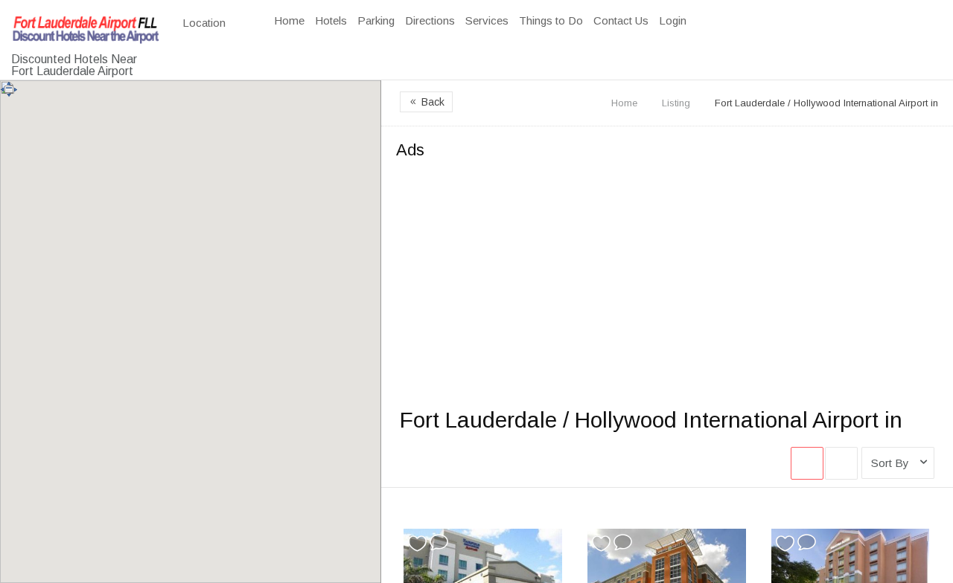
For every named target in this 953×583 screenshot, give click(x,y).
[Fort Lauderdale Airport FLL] (85, 32)
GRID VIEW (807, 463)
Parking (376, 20)
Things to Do (551, 20)
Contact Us (620, 20)
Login (672, 20)
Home (289, 20)
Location (205, 22)
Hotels (331, 20)
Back (426, 102)
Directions (430, 20)
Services (487, 20)
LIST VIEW (841, 463)
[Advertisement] (667, 274)
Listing (676, 103)
